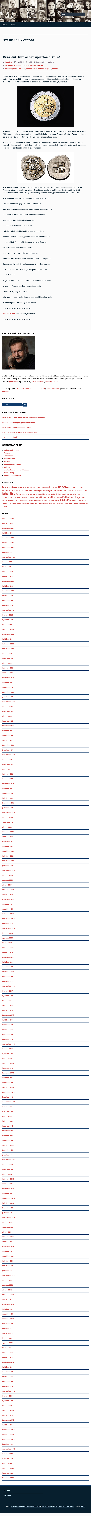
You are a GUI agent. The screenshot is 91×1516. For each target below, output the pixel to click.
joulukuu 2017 (7, 981)
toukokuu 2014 (8, 1189)
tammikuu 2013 (8, 1266)
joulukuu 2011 (7, 1328)
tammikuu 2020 (8, 861)
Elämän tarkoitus (16, 490)
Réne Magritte (39, 500)
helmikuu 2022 (8, 740)
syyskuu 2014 (7, 1169)
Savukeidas (72, 500)
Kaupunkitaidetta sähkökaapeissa (31, 389)
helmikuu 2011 (8, 1377)
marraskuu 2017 (8, 986)
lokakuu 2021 (7, 760)
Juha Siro (8, 62)
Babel (18, 65)
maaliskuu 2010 (8, 1430)
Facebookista (38, 382)
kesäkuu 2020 (7, 837)
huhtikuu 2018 (7, 962)
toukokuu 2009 (8, 1478)
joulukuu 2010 (7, 1386)
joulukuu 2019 (7, 866)
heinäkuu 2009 (8, 1468)
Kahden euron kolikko (35, 69)
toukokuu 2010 (8, 1420)
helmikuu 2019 (8, 914)
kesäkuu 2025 (7, 576)
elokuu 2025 (7, 567)
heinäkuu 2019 (8, 890)
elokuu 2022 (7, 716)
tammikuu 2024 (8, 649)
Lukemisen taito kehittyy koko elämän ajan (19, 432)
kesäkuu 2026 (7, 523)
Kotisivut (13, 25)
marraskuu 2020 (8, 813)
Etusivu (4, 25)
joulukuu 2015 (7, 1097)
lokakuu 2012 (7, 1280)
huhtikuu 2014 (7, 1193)
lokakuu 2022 (7, 707)
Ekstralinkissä (9, 313)
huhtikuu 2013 (7, 1251)
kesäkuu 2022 (7, 721)
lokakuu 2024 (7, 615)
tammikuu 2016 (8, 1092)
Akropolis (26, 487)
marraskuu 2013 (8, 1218)
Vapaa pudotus (35, 503)
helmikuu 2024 (8, 644)
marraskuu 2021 (8, 755)
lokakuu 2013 (7, 1222)
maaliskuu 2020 (8, 851)
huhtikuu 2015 (7, 1136)
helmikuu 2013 (8, 1261)
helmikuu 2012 (8, 1319)
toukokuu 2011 (8, 1362)
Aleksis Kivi (45, 487)
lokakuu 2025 (7, 562)
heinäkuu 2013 (8, 1237)
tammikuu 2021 (8, 803)
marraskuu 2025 (8, 557)
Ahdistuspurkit (53, 389)
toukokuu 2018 (8, 957)
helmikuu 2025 (8, 596)
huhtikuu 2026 (7, 533)
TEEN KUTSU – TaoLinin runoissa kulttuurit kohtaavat (24, 418)
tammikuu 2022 (8, 745)
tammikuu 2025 (8, 600)
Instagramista (52, 382)
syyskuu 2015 (7, 1111)
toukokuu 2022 (8, 726)
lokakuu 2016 (7, 1049)
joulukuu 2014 (7, 1155)
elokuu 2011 (7, 1348)
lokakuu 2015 (7, 1107)
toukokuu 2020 (8, 842)
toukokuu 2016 (8, 1073)
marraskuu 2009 (8, 1449)
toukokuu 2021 (8, 784)
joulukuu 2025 (7, 552)
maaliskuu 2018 (8, 967)
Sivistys (7, 467)
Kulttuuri (40, 65)
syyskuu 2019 (7, 880)
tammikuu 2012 (8, 1324)
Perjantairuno (9, 459)
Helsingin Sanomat (52, 490)
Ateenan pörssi (11, 69)
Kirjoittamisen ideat (12, 450)
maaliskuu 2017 (8, 1025)
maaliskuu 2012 (8, 1314)
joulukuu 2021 (7, 750)
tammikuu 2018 (8, 976)
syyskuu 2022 (7, 711)
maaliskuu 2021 (8, 793)
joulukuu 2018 (7, 924)
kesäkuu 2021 (7, 779)
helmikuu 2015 (8, 1145)
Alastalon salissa (35, 487)
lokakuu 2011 (7, 1338)
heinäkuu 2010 (8, 1410)
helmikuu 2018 (8, 972)
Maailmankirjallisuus (12, 464)
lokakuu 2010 (7, 1396)
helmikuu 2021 (8, 798)
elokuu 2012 (7, 1290)
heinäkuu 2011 (8, 1353)
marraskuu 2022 (8, 702)
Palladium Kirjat (72, 497)
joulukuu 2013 (7, 1213)
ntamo (59, 497)
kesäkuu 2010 (7, 1415)
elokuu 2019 (7, 885)
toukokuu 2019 (8, 899)
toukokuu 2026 (8, 528)
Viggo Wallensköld (46, 503)
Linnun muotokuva (70, 494)
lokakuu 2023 (7, 654)
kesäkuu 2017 (7, 1010)
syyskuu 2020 (7, 822)
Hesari (63, 491)
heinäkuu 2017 (8, 1005)
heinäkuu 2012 (8, 1295)
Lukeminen (8, 456)
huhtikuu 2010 (7, 1425)
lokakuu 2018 (7, 933)
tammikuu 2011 (8, 1381)
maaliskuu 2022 (8, 735)
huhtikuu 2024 (7, 639)
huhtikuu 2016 (7, 1078)
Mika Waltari (26, 497)
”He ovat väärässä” (10, 437)
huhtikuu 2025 (7, 586)
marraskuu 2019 (8, 870)
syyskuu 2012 (7, 1285)
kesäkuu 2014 (7, 1184)
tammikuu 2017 (8, 1034)
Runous (7, 453)
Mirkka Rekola (35, 497)
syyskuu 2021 (7, 764)
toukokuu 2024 (8, 634)
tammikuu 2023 (8, 692)
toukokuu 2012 (8, 1304)
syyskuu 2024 (7, 620)
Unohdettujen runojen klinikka (16, 470)
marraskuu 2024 (8, 610)
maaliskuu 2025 (8, 591)
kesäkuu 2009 (7, 1473)
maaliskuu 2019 (8, 909)
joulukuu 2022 (7, 697)
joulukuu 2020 (7, 808)
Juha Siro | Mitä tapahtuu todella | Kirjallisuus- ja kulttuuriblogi (34, 1506)
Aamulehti (7, 487)
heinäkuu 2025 (8, 572)
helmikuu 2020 (8, 856)
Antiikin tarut (10, 65)
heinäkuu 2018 (8, 948)
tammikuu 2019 (8, 919)
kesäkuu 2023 (7, 673)
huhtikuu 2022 (7, 731)
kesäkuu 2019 (7, 895)
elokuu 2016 (7, 1059)
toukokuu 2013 (8, 1246)
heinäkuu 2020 (8, 832)
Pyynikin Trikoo (14, 500)
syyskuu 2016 (7, 1054)
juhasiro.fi (13, 382)
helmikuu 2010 (8, 1435)
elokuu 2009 (7, 1463)
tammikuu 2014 (8, 1208)
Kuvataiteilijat (9, 473)
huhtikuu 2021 (7, 789)
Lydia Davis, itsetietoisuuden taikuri (16, 427)
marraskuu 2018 (8, 928)
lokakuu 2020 (7, 817)
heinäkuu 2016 (8, 1063)
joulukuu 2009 (7, 1444)
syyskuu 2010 (7, 1401)
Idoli (69, 491)
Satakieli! (64, 500)
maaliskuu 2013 (8, 1256)
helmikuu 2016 (8, 1087)
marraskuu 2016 (8, 1044)
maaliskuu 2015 (8, 1140)
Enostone (28, 491)
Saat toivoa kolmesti (52, 500)
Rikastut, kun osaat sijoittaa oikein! (31, 57)
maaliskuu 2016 (8, 1083)
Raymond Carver (27, 500)
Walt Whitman (66, 503)
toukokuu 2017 (8, 1015)
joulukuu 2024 (7, 605)
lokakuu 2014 (7, 1165)
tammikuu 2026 (8, 547)
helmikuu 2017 (8, 1030)
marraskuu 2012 (8, 1275)
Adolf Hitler (17, 487)
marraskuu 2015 (8, 1102)
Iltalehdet (32, 65)
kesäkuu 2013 (7, 1242)
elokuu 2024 (7, 625)
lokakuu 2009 (7, 1454)
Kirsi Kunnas (60, 494)
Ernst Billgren (38, 491)
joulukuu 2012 (7, 1271)
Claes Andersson (72, 487)
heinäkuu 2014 (8, 1179)
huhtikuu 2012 (7, 1309)
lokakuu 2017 (7, 991)
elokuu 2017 (7, 1001)
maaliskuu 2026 (8, 538)
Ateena (53, 487)
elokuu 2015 (7, 1116)
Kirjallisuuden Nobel (48, 494)
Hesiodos (21, 69)
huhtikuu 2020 (7, 846)
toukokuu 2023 (8, 678)
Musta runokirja (47, 497)
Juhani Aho (83, 491)
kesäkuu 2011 (7, 1357)
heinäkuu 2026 (8, 519)
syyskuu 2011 (7, 1343)
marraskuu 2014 (8, 1160)
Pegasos (48, 69)
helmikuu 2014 (8, 1203)
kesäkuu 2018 (7, 952)
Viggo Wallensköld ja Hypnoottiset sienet (19, 423)
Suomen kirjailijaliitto (10, 503)
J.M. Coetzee (75, 491)
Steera (55, 69)
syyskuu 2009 (7, 1459)
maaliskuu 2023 (8, 687)
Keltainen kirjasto (34, 494)
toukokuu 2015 (8, 1131)
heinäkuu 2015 (8, 1121)
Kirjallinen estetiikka (12, 476)
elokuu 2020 (7, 827)
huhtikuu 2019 (7, 904)
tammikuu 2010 (8, 1439)
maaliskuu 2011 (8, 1372)
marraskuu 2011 (8, 1333)
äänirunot (6, 391)
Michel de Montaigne (14, 497)
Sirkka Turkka (81, 500)
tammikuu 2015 (8, 1150)
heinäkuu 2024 (8, 629)
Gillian (83, 1506)
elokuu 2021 (7, 769)
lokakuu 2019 (7, 875)
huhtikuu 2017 (7, 1020)
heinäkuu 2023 (8, 668)
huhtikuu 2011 (7, 1367)
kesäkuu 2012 (7, 1300)
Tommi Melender (24, 503)
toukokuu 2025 (8, 581)
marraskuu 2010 (8, 1391)
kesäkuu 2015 (7, 1126)
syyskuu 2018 (7, 938)
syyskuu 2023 (7, 658)
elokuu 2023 (7, 663)
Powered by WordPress (66, 1506)
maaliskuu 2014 (8, 1198)
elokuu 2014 (7, 1174)
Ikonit (24, 65)
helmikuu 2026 (8, 543)
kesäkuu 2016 (7, 1068)
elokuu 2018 (7, 943)
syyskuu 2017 (7, 996)
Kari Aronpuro (21, 494)
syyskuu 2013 (7, 1227)
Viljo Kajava (56, 503)
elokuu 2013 (7, 1232)
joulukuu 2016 (7, 1039)
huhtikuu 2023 (7, 682)
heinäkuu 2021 (8, 774)
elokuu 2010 (7, 1406)
